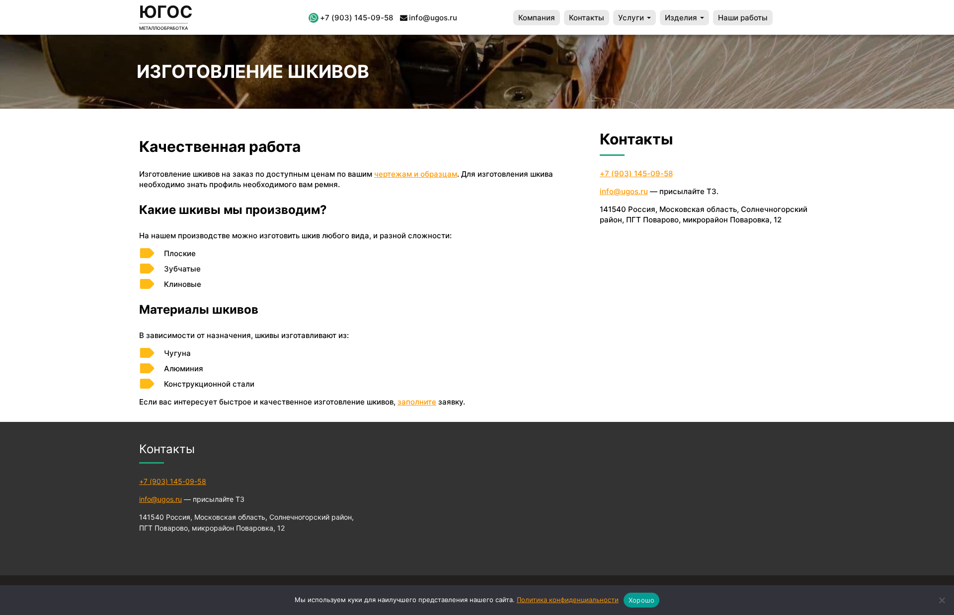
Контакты (586, 17)
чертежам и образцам (415, 174)
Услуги (632, 17)
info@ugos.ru (433, 17)
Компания (536, 17)
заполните (417, 402)
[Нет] (942, 600)
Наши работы (743, 17)
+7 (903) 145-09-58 (356, 17)
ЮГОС (166, 11)
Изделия (682, 17)
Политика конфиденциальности (568, 600)
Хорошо (642, 600)
